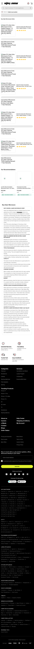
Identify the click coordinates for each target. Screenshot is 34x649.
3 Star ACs (27, 506)
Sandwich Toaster (5, 577)
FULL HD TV (15, 525)
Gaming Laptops (18, 620)
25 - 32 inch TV (14, 527)
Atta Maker (4, 567)
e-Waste (3, 423)
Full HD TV (4, 539)
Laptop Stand (17, 612)
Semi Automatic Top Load (23, 553)
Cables (27, 603)
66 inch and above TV (6, 532)
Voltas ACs (11, 491)
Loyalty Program (20, 373)
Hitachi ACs (12, 495)
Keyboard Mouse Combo (20, 610)
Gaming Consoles (5, 541)
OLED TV (19, 523)
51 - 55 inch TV (15, 530)
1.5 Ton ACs (20, 501)
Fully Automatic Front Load (8, 555)
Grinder (21, 573)
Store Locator (4, 439)
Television (3, 371)
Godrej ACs (13, 493)
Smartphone (4, 373)
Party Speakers (4, 382)
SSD (10, 615)
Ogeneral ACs (21, 497)
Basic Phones (20, 603)
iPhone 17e (3, 399)
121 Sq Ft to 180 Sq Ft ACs (8, 512)
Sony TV (3, 523)
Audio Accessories (25, 539)
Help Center (20, 418)
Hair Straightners (5, 592)
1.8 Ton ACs (4, 503)
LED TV (3, 537)
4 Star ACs (3, 508)
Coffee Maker (4, 569)
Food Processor (21, 569)
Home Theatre (4, 543)
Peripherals (26, 612)
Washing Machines (5, 379)
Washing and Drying (15, 551)
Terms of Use (20, 439)
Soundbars (27, 541)
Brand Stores (20, 436)
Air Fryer (3, 571)
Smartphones (4, 603)
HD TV (22, 525)
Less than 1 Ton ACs (22, 499)
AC (1, 401)
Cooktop (12, 569)
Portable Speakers (13, 584)
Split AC (14, 549)
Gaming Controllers (17, 541)
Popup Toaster (17, 575)
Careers (3, 421)
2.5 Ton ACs (4, 506)
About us (4, 418)
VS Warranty (19, 376)
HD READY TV (4, 527)
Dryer (19, 557)
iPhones (12, 603)
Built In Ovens (12, 567)
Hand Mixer (20, 571)
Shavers (10, 590)
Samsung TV (18, 521)
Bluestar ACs (4, 493)
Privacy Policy (20, 444)
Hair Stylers (17, 590)
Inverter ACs (4, 510)
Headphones (26, 582)
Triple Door (4, 561)
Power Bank (11, 605)
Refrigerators (4, 559)
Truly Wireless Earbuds (7, 582)
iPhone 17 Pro (4, 393)
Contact (3, 425)
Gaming (3, 384)
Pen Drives (3, 615)
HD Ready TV (10, 537)
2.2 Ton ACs (20, 503)
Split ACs (3, 499)
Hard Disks (16, 615)
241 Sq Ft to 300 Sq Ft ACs (8, 516)
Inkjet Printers (4, 624)
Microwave (4, 575)
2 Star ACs (19, 506)
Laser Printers (14, 624)
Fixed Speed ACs (20, 508)
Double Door (21, 559)
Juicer (2, 573)
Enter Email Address (8, 457)
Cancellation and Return (22, 371)
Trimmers (3, 590)
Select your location (12, 12)
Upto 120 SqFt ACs (14, 510)
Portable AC (4, 551)
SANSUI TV (4, 521)
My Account (20, 423)
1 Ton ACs (3, 501)
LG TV (25, 521)
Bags (2, 612)
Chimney (20, 567)
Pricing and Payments (6, 436)
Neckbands (18, 582)
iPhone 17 (3, 390)
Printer (19, 622)
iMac (14, 622)
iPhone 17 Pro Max (5, 396)
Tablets (3, 597)
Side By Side (12, 561)
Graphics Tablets (16, 597)
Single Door (13, 559)
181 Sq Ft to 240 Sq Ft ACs (8, 514)
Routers (14, 626)
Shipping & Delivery (23, 421)
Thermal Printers (5, 626)
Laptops (3, 376)
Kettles (27, 573)
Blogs (3, 428)
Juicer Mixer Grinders (11, 573)
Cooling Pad (9, 612)
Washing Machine (5, 412)
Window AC (21, 549)
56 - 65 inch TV (25, 530)
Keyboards (9, 610)
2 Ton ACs (12, 503)
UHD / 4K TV (24, 537)
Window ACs (11, 499)
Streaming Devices (13, 539)
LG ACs (25, 491)
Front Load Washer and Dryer (8, 557)
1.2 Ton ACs (12, 501)
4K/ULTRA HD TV (5, 525)
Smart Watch (4, 632)
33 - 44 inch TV (24, 527)
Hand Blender (11, 571)
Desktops (27, 620)
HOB (26, 571)
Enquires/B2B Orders (21, 379)
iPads (8, 597)
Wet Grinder (15, 577)
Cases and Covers (20, 605)
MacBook (9, 620)
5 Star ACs (11, 508)
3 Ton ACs (12, 506)
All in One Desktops (6, 622)
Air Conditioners (5, 549)
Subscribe (17, 466)
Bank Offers (3, 442)
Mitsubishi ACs (21, 493)
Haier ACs (13, 497)
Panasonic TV (11, 523)
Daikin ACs (18, 491)
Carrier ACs (4, 495)
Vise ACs (3, 491)
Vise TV (11, 521)
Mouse (2, 610)
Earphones (4, 584)
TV (1, 407)
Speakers (13, 543)
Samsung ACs (4, 497)
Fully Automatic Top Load (7, 553)
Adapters (3, 605)
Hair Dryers (15, 592)
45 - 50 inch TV (5, 530)
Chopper (27, 567)
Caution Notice (20, 442)
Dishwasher (26, 557)
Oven (10, 575)
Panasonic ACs (21, 495)
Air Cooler (3, 404)
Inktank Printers (24, 624)
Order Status (5, 430)
